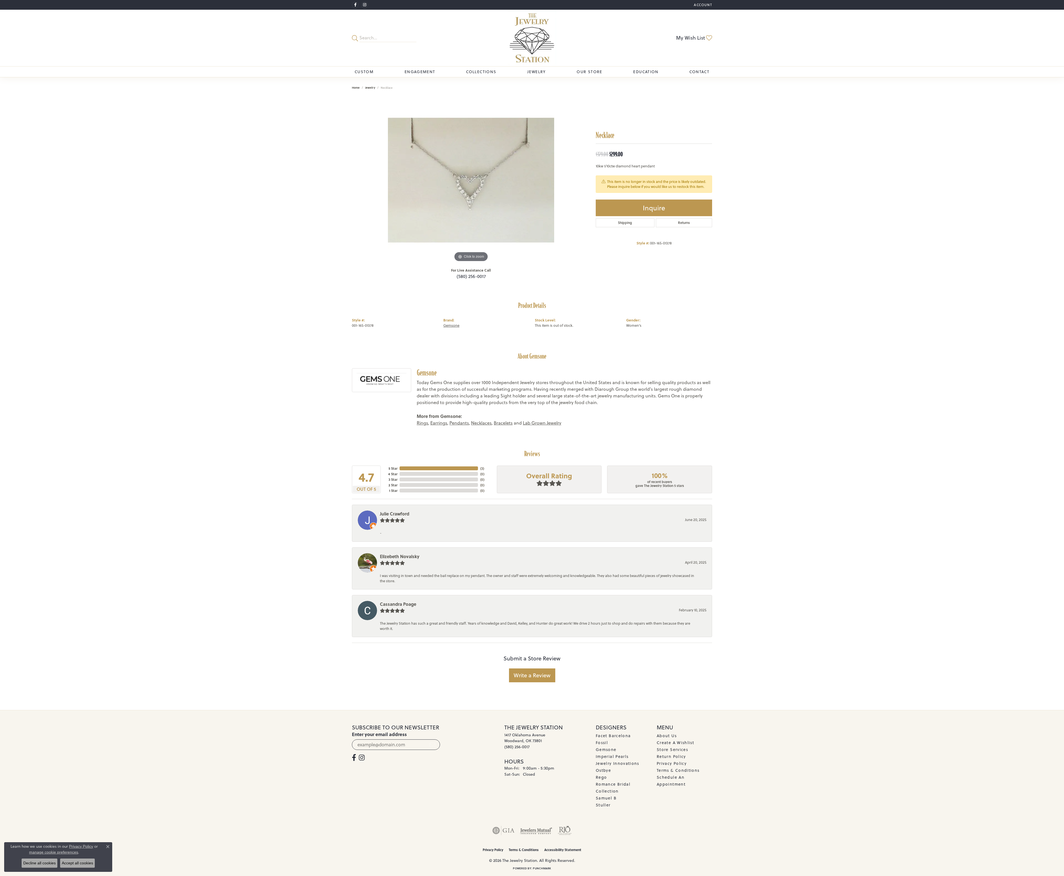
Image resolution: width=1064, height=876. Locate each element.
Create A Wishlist (675, 742)
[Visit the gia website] (503, 830)
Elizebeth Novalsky (400, 556)
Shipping (625, 222)
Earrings (438, 423)
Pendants (459, 423)
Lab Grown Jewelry (542, 423)
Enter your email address (379, 734)
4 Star (392, 473)
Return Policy (671, 756)
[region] (471, 180)
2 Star (392, 484)
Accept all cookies (77, 863)
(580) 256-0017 (471, 276)
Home (356, 88)
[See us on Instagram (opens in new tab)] (364, 5)
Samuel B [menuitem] (606, 798)
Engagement (420, 72)
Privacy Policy (672, 763)
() (482, 468)
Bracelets (503, 423)
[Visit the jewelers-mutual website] (536, 830)
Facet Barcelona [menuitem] (613, 736)
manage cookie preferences (53, 852)
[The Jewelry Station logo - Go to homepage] (532, 38)
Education (645, 72)
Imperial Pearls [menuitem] (612, 756)
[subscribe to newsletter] (432, 745)
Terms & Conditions (678, 770)
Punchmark (542, 868)
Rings (422, 423)
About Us (667, 736)
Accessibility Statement (562, 849)
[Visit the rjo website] (565, 830)
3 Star (392, 479)
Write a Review (532, 675)
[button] (702, 5)
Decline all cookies (39, 863)
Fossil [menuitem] (602, 742)
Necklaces (481, 423)
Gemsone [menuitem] (606, 749)
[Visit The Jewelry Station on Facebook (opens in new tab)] (355, 5)
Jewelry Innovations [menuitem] (617, 763)
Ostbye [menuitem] (603, 770)
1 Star (393, 490)
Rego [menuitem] (601, 777)
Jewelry (536, 72)
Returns (684, 222)
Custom (364, 72)
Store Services (672, 749)
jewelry (370, 88)
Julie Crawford (394, 513)
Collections (481, 72)
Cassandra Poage (398, 604)
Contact (699, 72)
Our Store (589, 72)
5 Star (392, 468)
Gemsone (451, 325)
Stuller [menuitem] (603, 805)
